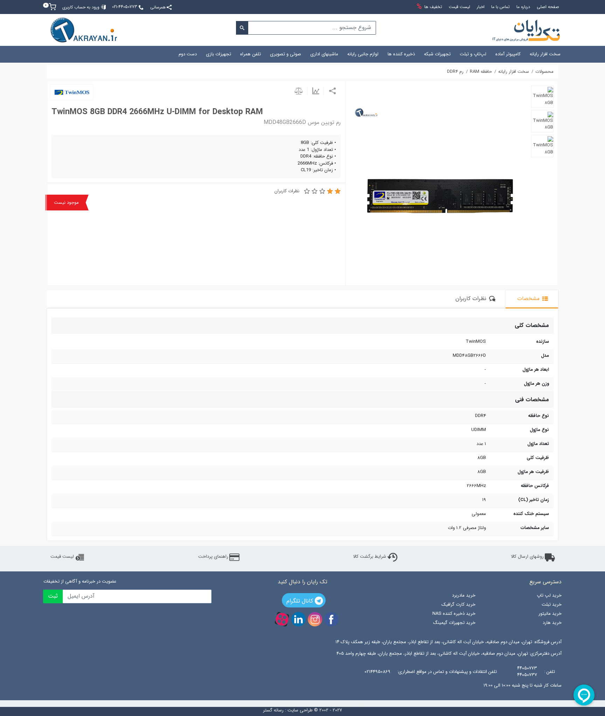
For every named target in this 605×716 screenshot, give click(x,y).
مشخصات (529, 298)
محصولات (544, 71)
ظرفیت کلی (538, 457)
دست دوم (188, 54)
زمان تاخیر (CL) (533, 499)
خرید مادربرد (463, 595)
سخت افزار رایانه (545, 54)
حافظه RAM (481, 71)
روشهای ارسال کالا (527, 556)
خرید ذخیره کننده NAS (453, 613)
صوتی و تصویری (285, 54)
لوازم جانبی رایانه (362, 54)
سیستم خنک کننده (531, 513)
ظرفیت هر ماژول (533, 471)
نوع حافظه (538, 415)
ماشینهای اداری (324, 54)
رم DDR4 (455, 71)
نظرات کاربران (286, 191)
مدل (545, 355)
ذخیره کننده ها (401, 54)
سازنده (542, 341)
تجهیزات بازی (218, 54)
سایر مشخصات (535, 527)
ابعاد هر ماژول (535, 369)
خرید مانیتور (550, 613)
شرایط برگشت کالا (369, 556)
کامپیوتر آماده (508, 54)
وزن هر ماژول (536, 383)
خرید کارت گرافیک (458, 604)
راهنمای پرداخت (213, 556)
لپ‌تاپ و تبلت (473, 54)
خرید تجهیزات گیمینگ (454, 622)
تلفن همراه (250, 54)
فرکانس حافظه (535, 485)
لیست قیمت (62, 556)
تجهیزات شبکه (437, 54)
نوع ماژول (539, 429)
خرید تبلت (552, 604)
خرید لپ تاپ (549, 595)
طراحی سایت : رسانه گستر (288, 710)
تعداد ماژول (538, 443)
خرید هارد (552, 622)
